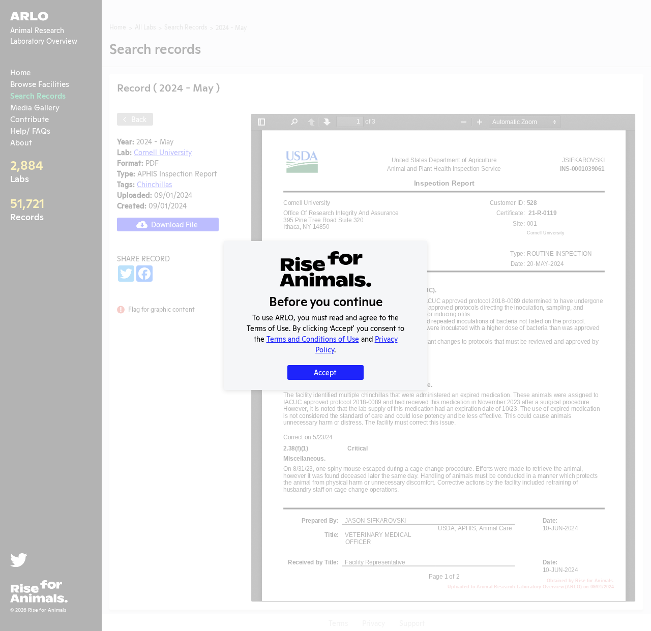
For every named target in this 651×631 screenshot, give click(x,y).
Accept (325, 372)
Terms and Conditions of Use (313, 338)
